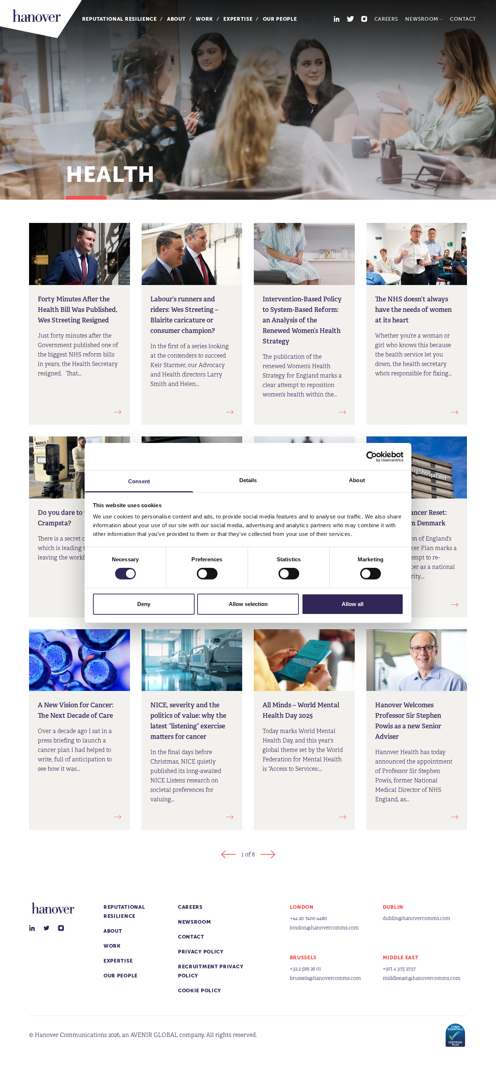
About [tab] (357, 480)
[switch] (207, 573)
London (302, 907)
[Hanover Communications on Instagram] (364, 19)
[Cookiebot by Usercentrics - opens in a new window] (371, 456)
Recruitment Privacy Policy (210, 971)
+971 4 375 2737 (399, 969)
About (176, 19)
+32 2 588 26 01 (305, 969)
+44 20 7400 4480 (308, 918)
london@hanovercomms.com (324, 928)
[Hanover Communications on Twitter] (350, 19)
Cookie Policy (199, 991)
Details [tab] (248, 480)
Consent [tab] (139, 481)
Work (204, 19)
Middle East (401, 958)
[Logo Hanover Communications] (41, 19)
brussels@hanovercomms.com (325, 978)
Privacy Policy (201, 952)
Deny (143, 604)
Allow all (352, 604)
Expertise (237, 19)
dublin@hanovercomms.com (416, 918)
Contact (463, 19)
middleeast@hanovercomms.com (421, 978)
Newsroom (421, 19)
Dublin (393, 907)
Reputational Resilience (119, 19)
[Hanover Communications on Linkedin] (337, 19)
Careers (386, 19)
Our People (280, 19)
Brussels (303, 958)
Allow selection (248, 604)
